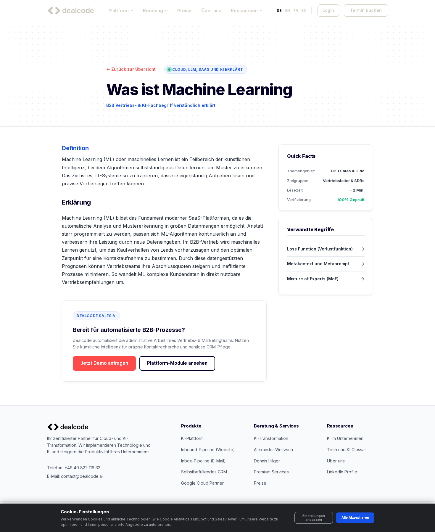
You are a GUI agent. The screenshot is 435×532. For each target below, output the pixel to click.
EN (287, 10)
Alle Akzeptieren (355, 517)
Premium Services (271, 471)
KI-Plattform (192, 438)
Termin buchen (366, 10)
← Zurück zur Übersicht (131, 69)
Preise (184, 10)
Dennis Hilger (267, 460)
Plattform (118, 10)
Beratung (153, 10)
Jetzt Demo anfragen (104, 363)
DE (279, 10)
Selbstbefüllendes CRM (204, 471)
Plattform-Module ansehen (177, 363)
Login (328, 10)
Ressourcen (244, 10)
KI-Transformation (271, 438)
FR (296, 10)
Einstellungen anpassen (313, 518)
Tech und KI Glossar (346, 449)
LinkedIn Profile (342, 471)
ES (304, 10)
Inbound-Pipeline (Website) (208, 449)
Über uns (211, 10)
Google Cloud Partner (202, 483)
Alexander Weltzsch (273, 449)
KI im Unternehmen (345, 438)
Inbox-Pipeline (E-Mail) (203, 460)
